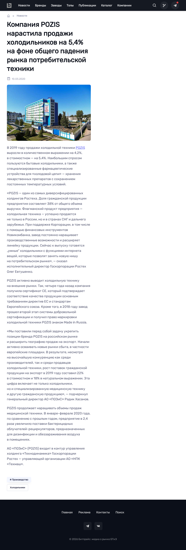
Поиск (120, 512)
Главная (67, 512)
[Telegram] (175, 5)
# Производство (19, 479)
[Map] (164, 5)
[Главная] (8, 15)
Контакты (103, 512)
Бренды (40, 5)
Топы (70, 5)
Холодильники (17, 487)
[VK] (98, 526)
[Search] (154, 6)
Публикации (87, 5)
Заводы (56, 5)
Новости (24, 5)
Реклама (84, 512)
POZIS (80, 148)
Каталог (106, 5)
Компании (124, 5)
